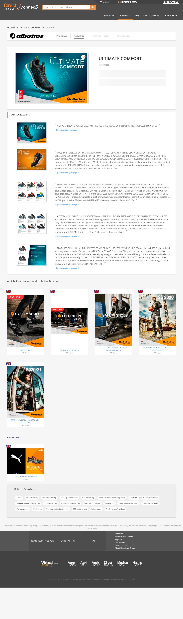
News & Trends (151, 15)
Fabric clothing (32, 497)
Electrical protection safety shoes (112, 497)
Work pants (37, 509)
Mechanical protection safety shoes (144, 497)
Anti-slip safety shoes (69, 497)
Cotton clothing (88, 497)
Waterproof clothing (92, 503)
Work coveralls (22, 509)
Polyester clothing (49, 497)
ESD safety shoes (80, 509)
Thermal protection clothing (57, 509)
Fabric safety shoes (150, 503)
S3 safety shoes (50, 503)
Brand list (119, 534)
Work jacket (109, 503)
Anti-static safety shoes (70, 503)
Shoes (19, 497)
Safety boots (96, 509)
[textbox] (66, 7)
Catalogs (125, 15)
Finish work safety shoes (115, 509)
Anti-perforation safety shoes (28, 503)
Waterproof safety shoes (128, 503)
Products (109, 15)
